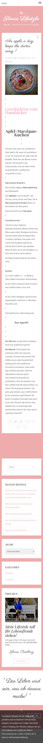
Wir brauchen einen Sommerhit (18, 514)
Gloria (10, 58)
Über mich (21, 661)
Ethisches (9, 61)
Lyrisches (9, 579)
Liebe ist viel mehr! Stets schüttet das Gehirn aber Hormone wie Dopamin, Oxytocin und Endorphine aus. (20, 494)
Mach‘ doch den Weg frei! (15, 530)
